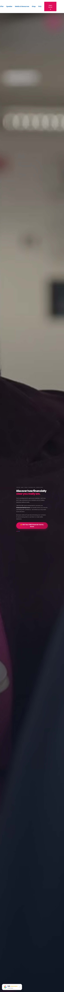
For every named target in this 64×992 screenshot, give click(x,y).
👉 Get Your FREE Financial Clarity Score (32, 525)
